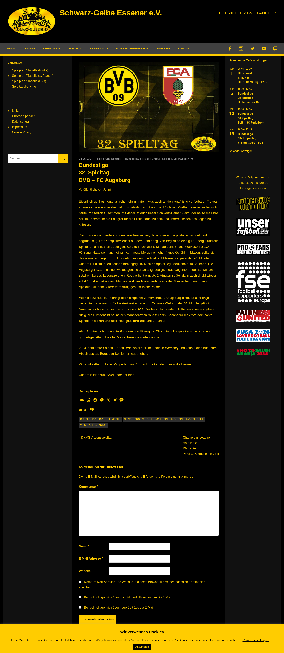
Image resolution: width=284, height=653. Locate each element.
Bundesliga (132, 158)
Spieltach (154, 419)
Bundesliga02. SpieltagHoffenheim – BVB (249, 97)
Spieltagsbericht (183, 158)
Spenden (163, 48)
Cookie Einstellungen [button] (256, 640)
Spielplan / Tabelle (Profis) (30, 70)
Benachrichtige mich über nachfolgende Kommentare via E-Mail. (128, 597)
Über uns (50, 48)
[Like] (81, 410)
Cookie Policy (21, 132)
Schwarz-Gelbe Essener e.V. (111, 13)
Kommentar (88, 486)
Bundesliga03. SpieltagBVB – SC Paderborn (251, 118)
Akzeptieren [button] (142, 646)
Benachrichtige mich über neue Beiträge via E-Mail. (119, 607)
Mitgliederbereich (130, 48)
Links (15, 110)
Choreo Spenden (24, 116)
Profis (139, 419)
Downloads (99, 48)
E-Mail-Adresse (91, 558)
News (11, 48)
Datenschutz (20, 121)
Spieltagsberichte (24, 86)
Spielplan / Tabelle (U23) (29, 81)
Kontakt (184, 48)
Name (84, 546)
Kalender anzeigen (241, 151)
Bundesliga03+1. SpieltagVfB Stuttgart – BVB (250, 138)
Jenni (107, 189)
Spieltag (167, 158)
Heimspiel (146, 158)
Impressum (19, 127)
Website (85, 571)
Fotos (73, 48)
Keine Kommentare (109, 158)
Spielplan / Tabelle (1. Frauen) (32, 75)
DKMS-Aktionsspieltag (96, 437)
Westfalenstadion (93, 425)
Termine (29, 48)
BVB (102, 419)
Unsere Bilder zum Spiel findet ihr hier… (108, 375)
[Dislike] (92, 410)
